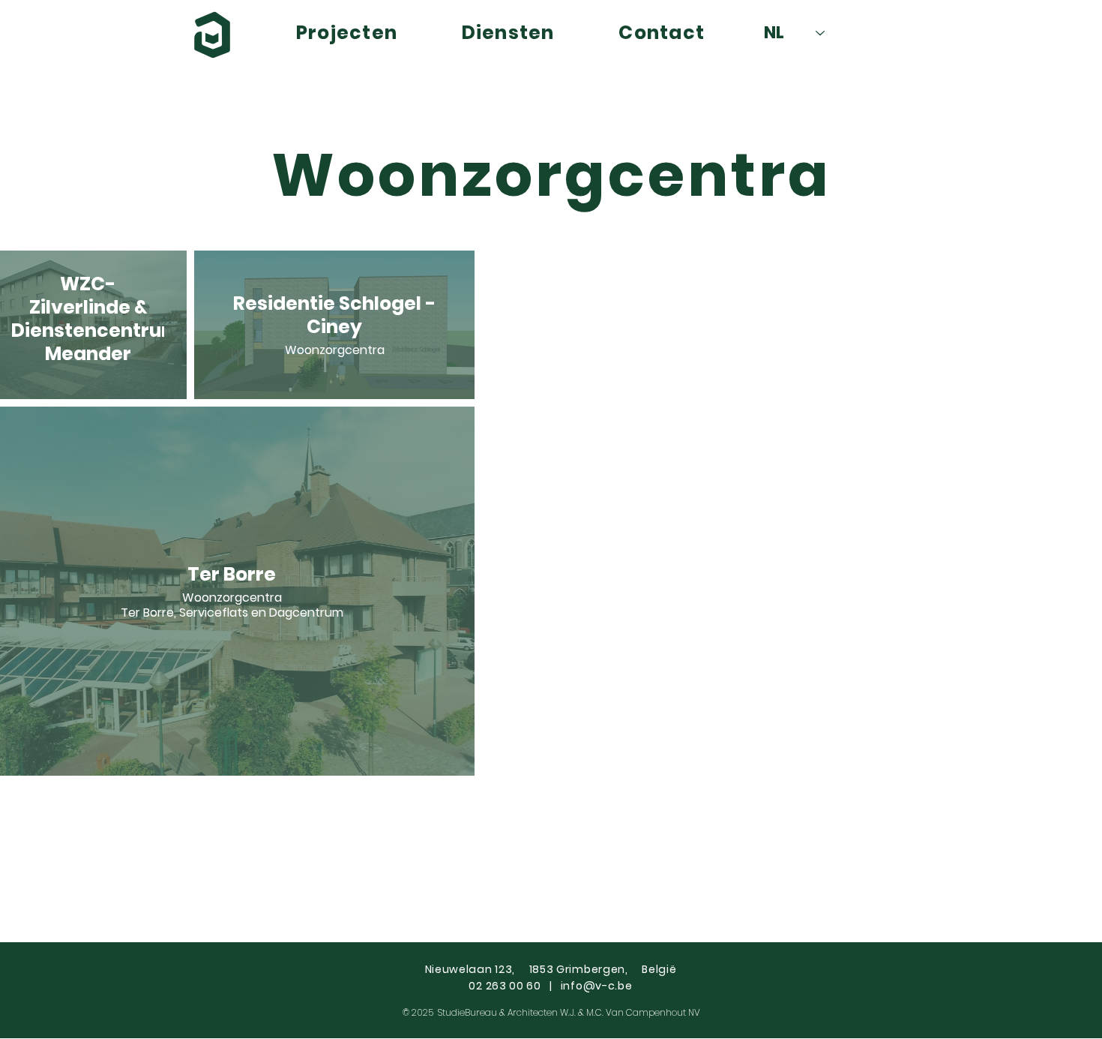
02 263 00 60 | (514, 985)
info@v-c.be (597, 985)
